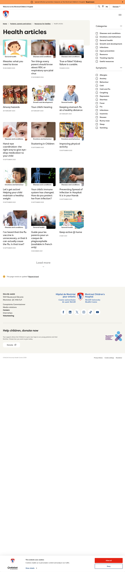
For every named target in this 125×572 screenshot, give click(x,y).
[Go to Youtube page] (97, 312)
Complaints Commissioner (14, 304)
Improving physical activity (69, 145)
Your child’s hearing (41, 107)
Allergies (103, 75)
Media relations (10, 307)
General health (106, 40)
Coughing (104, 92)
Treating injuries (107, 58)
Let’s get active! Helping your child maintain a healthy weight (13, 194)
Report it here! (33, 276)
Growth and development (111, 44)
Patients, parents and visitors (20, 24)
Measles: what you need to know (13, 63)
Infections (104, 47)
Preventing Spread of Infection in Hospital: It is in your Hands (71, 192)
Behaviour (104, 82)
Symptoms (101, 68)
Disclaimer (119, 358)
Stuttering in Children (42, 143)
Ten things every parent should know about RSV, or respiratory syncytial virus (42, 67)
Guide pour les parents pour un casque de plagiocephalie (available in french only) (41, 239)
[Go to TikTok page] (91, 312)
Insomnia (104, 114)
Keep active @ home (70, 232)
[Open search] (99, 6)
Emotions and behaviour (110, 37)
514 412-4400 (9, 294)
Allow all (109, 560)
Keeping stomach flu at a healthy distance (71, 108)
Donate (116, 6)
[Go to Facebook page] (63, 312)
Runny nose (105, 121)
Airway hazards (11, 107)
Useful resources (107, 61)
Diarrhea (103, 99)
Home (5, 24)
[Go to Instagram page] (84, 312)
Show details (30, 568)
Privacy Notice (98, 358)
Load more (43, 262)
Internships (7, 313)
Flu (101, 107)
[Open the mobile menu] (120, 15)
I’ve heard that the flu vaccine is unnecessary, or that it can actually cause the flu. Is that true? (15, 238)
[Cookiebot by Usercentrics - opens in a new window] (12, 568)
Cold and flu (105, 89)
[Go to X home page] (77, 312)
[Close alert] (122, 2)
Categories (101, 26)
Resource (104, 54)
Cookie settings (109, 358)
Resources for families (43, 24)
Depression (104, 96)
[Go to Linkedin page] (70, 312)
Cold (102, 85)
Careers (6, 310)
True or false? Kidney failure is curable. (70, 63)
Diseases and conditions (110, 33)
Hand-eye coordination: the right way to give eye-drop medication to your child (14, 149)
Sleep (102, 124)
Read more (90, 2)
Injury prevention (107, 51)
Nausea (103, 117)
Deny (108, 566)
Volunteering (8, 315)
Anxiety (103, 78)
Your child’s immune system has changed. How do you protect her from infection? (42, 194)
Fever (102, 103)
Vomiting (104, 128)
